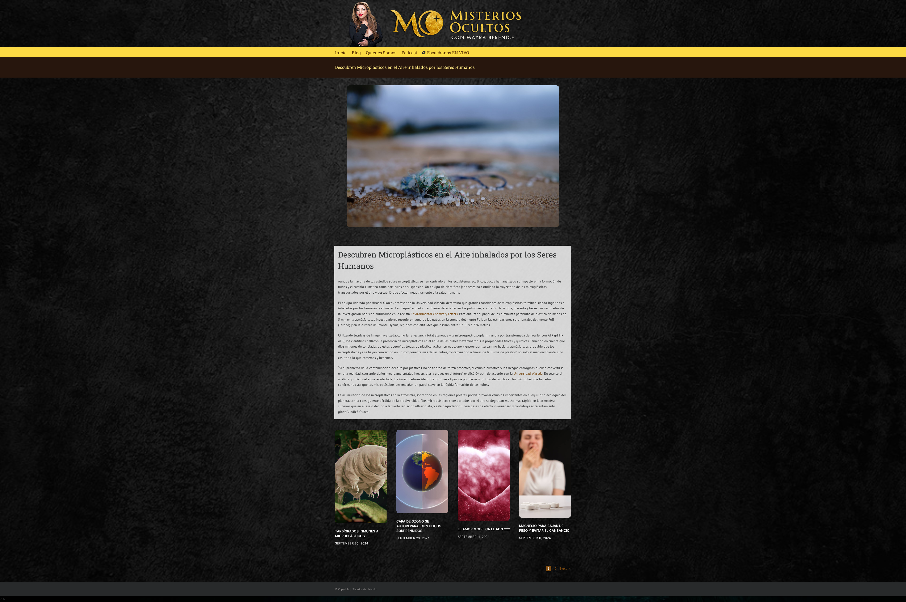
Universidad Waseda (528, 373)
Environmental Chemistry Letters (434, 314)
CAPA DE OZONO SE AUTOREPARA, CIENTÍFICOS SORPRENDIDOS (418, 526)
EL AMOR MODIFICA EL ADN (480, 529)
